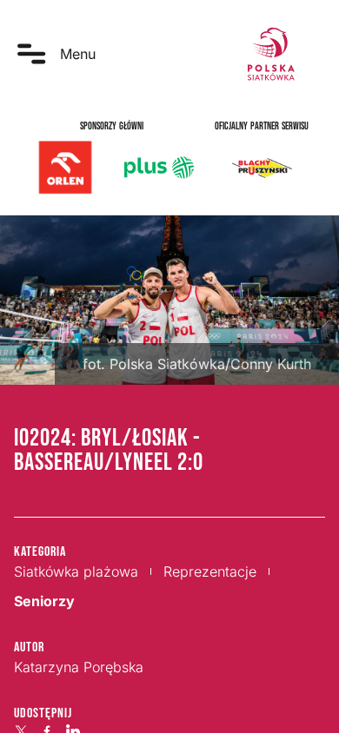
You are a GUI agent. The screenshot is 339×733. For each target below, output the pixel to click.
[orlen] (65, 167)
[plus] (159, 167)
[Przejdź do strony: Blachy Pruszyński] (261, 167)
